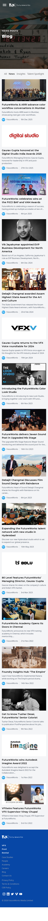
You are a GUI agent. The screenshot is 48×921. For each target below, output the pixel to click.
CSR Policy (6, 887)
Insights (21, 73)
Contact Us (7, 875)
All (5, 73)
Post (4, 849)
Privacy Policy (8, 880)
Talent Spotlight (35, 73)
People (5, 861)
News (12, 73)
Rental (5, 853)
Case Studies (7, 857)
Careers (5, 868)
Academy (6, 864)
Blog (4, 872)
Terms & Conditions (10, 884)
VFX (4, 845)
